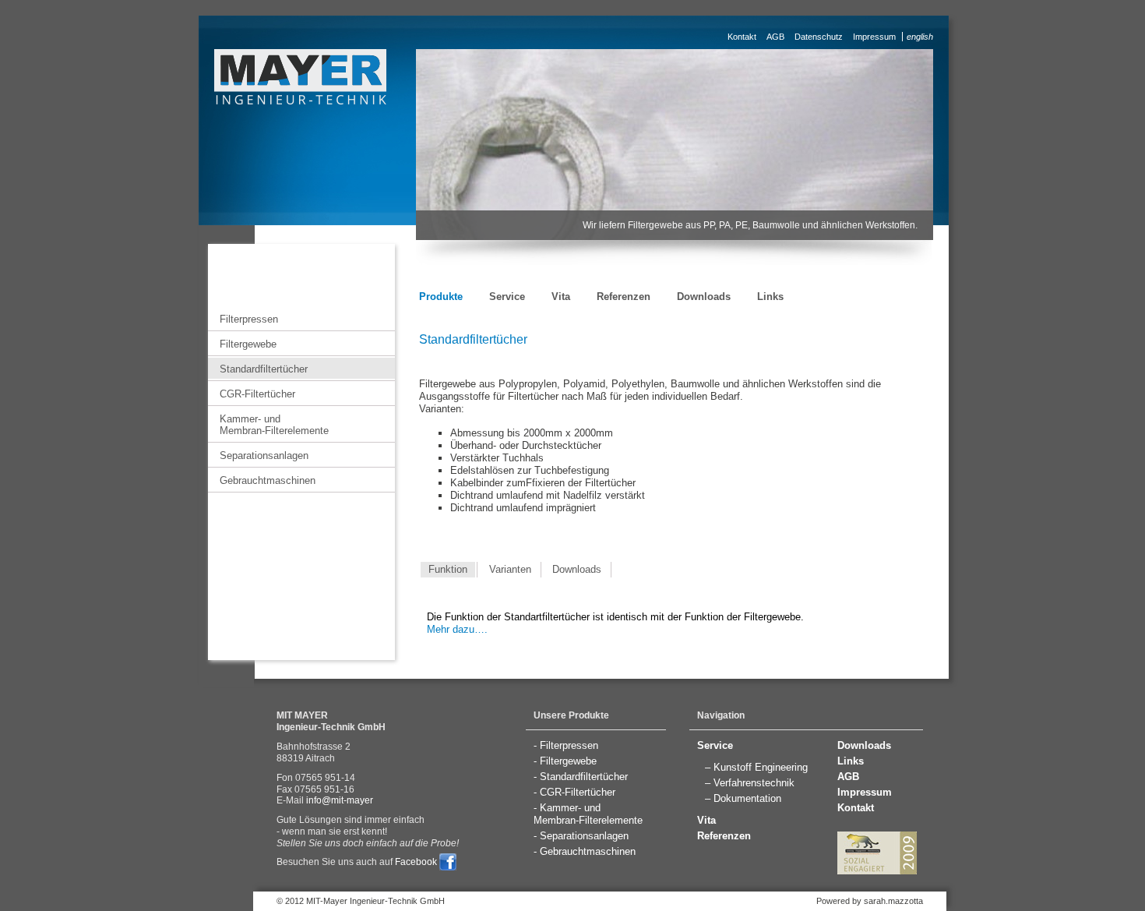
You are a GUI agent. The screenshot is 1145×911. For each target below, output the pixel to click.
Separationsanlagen (264, 455)
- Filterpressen (566, 745)
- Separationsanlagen (581, 836)
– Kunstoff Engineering (756, 767)
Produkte (441, 296)
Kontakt (742, 36)
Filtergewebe (248, 344)
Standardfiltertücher (264, 369)
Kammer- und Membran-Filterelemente (274, 424)
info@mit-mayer (339, 800)
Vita (560, 296)
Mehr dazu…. (457, 629)
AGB (775, 36)
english (920, 36)
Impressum (874, 36)
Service (507, 296)
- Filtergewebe (565, 761)
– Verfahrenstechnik (749, 783)
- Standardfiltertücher (581, 776)
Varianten (510, 569)
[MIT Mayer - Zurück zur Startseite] (300, 75)
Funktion (447, 569)
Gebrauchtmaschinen (267, 480)
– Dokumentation (743, 798)
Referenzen (623, 296)
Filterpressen (249, 319)
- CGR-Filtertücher (574, 792)
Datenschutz (818, 36)
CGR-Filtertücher (257, 394)
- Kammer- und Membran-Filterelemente (588, 814)
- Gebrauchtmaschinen (585, 851)
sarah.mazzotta (893, 901)
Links (770, 296)
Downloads (704, 296)
